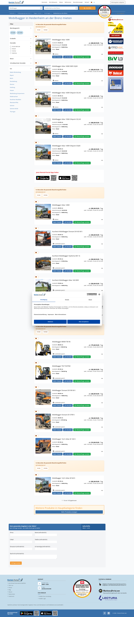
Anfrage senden (15, 563)
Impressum (11, 596)
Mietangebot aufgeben (117, 2)
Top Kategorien (120, 13)
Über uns (11, 585)
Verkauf (87, 2)
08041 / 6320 (86, 528)
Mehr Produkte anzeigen (69, 512)
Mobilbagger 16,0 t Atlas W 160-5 (63, 439)
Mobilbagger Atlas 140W (60, 205)
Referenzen (68, 2)
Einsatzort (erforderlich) (17, 546)
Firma (11, 532)
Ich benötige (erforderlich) (42, 546)
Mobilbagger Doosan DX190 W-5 (63, 390)
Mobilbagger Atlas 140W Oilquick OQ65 (66, 146)
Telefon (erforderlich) (41, 539)
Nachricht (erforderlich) (17, 553)
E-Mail (11, 539)
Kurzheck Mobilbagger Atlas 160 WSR (65, 280)
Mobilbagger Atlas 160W (60, 40)
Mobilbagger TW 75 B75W (61, 366)
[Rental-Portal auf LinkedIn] (108, 613)
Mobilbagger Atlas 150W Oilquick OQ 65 (66, 119)
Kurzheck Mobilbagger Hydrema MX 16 (66, 256)
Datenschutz (12, 594)
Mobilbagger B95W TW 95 (61, 342)
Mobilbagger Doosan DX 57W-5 (63, 415)
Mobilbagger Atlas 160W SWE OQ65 (65, 66)
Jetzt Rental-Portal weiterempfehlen (17, 583)
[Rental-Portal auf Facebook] (104, 613)
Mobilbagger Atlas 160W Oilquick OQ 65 (66, 93)
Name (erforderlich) (40, 532)
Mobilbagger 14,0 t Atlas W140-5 (63, 478)
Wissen (10, 592)
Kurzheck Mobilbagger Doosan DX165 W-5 (67, 231)
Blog (10, 589)
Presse (10, 587)
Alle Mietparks (53, 2)
